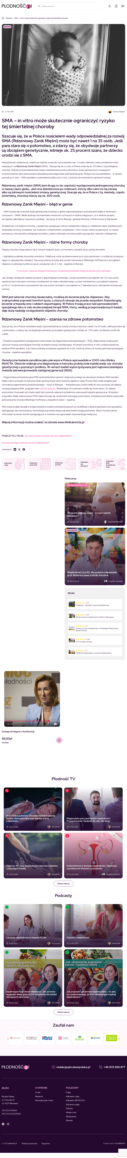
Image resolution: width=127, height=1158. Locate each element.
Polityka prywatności (29, 1143)
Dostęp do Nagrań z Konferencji (18, 731)
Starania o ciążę (72, 1104)
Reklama (39, 1096)
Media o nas (71, 1112)
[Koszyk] (116, 6)
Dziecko (69, 1108)
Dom (3, 18)
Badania (9, 18)
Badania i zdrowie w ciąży (77, 485)
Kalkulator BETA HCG (75, 1100)
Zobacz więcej (63, 883)
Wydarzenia (71, 1116)
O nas (37, 1092)
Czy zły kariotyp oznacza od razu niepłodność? (48, 435)
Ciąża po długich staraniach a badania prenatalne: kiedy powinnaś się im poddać (63, 270)
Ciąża (68, 1092)
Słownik (69, 1120)
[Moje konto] (109, 6)
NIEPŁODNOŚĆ (72, 530)
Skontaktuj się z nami (44, 1100)
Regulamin (46, 1143)
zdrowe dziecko (48, 388)
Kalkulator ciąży (72, 1096)
